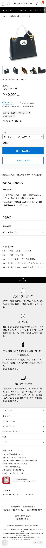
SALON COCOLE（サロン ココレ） (14, 464)
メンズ (18, 267)
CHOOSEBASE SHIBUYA (10, 467)
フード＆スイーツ (21, 10)
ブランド (6, 415)
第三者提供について (35, 510)
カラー (5, 133)
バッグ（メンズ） (28, 267)
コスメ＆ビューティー (7, 10)
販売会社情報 (28, 506)
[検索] (8, 3)
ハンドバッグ (27, 251)
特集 (4, 436)
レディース (38, 10)
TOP (3, 16)
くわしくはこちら (9, 369)
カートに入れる (23, 150)
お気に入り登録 (24, 160)
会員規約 (14, 506)
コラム (5, 442)
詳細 (30, 103)
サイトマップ (28, 494)
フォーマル (19, 255)
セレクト (10, 263)
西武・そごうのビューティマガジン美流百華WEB (18, 460)
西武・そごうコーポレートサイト (13, 457)
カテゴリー (7, 410)
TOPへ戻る (23, 281)
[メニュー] (3, 3)
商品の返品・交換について (12, 182)
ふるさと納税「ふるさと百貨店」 (13, 470)
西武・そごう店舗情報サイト (12, 454)
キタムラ (5, 85)
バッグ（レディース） (32, 263)
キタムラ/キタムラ (13, 16)
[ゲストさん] (37, 3)
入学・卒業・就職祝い (28, 259)
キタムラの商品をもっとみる (13, 79)
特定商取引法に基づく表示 (13, 510)
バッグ (18, 251)
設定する (38, 542)
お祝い (17, 259)
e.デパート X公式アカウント (11, 473)
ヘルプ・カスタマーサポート (12, 494)
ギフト (30, 10)
